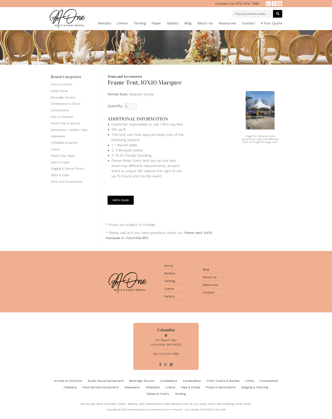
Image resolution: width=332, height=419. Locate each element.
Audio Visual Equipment (105, 381)
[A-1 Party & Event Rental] (67, 27)
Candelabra (168, 381)
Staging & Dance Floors (67, 168)
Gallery (173, 23)
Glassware (58, 136)
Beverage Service (63, 97)
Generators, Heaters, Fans (69, 130)
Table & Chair (60, 175)
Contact (248, 23)
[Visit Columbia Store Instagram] (268, 3)
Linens (122, 23)
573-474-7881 (237, 4)
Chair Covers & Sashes (223, 381)
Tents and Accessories (66, 181)
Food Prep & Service (65, 123)
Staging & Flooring (254, 387)
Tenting (140, 23)
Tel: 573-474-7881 (166, 354)
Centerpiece (192, 381)
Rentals (104, 23)
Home (168, 265)
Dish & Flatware (62, 117)
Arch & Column (61, 84)
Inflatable (152, 387)
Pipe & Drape (60, 162)
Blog (188, 23)
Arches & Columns (68, 381)
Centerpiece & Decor (66, 104)
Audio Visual (59, 91)
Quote (273, 23)
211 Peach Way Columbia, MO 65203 (166, 342)
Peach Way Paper (63, 156)
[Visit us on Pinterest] (279, 3)
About (205, 23)
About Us (210, 277)
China (249, 381)
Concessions (60, 110)
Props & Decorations (221, 387)
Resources (227, 23)
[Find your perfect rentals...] (277, 14)
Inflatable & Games (64, 142)
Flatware (70, 387)
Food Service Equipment (100, 387)
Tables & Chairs (157, 394)
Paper (156, 23)
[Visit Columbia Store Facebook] (274, 3)
